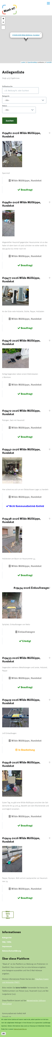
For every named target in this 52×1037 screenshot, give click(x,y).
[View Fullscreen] (3, 27)
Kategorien (7, 937)
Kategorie (5, 96)
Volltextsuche (7, 86)
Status (4, 106)
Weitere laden (8, 914)
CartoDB (48, 62)
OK (3, 1033)
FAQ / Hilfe (6, 942)
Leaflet (23, 62)
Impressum (7, 946)
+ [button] (3, 18)
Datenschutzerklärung (11, 950)
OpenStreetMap (32, 62)
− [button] (3, 22)
